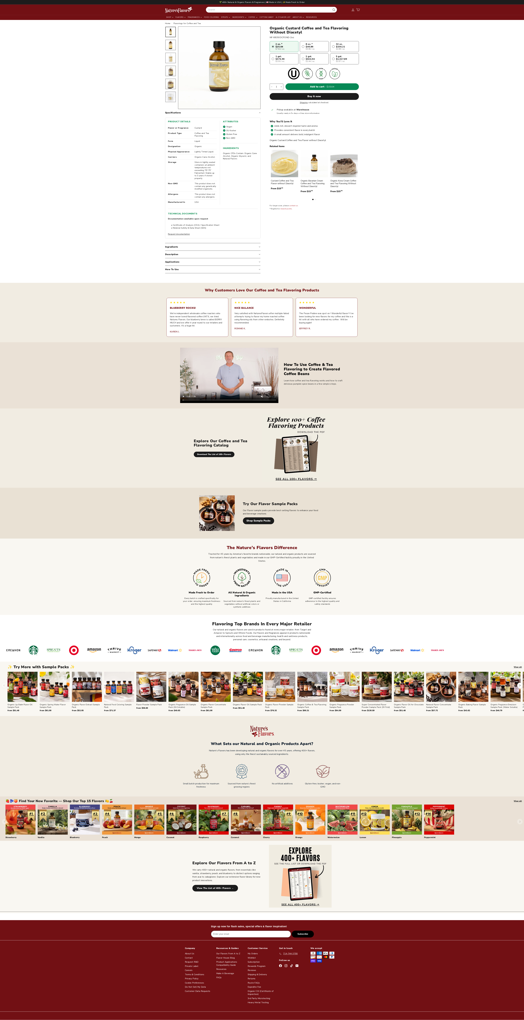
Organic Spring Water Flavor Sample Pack (53, 705)
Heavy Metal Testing (258, 1002)
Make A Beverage (225, 973)
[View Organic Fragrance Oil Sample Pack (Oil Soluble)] (184, 687)
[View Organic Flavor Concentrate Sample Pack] (216, 687)
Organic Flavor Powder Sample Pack (279, 705)
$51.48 (13, 710)
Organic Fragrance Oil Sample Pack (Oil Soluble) (182, 705)
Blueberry (75, 837)
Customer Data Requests (197, 991)
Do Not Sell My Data (195, 987)
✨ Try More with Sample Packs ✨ (41, 667)
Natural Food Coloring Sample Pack (118, 705)
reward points (286, 209)
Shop (169, 17)
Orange (298, 837)
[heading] (178, 10)
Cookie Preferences (194, 982)
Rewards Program (256, 966)
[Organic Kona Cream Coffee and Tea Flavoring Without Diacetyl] (344, 163)
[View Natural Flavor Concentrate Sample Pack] (441, 687)
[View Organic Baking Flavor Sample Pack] (473, 687)
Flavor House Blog (225, 957)
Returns (251, 978)
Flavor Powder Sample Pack (149, 704)
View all (518, 667)
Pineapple (397, 837)
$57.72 (432, 710)
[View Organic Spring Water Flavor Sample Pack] (55, 687)
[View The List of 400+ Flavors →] (300, 876)
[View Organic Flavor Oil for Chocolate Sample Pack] (409, 687)
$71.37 (110, 710)
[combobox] (271, 10)
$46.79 (496, 710)
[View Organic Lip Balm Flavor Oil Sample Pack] (23, 687)
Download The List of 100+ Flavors (214, 454)
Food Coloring (211, 17)
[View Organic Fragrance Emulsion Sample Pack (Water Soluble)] (506, 687)
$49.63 (174, 710)
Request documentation (179, 234)
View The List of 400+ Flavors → (215, 888)
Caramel (235, 837)
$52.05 (78, 710)
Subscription (254, 962)
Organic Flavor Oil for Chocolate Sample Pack (409, 705)
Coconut (170, 837)
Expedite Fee (254, 987)
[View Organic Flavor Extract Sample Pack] (87, 687)
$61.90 (45, 710)
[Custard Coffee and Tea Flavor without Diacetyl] (284, 163)
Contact (189, 957)
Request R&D (191, 962)
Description (171, 254)
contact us (293, 206)
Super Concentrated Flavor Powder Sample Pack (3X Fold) (376, 705)
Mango (137, 837)
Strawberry (11, 837)
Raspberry (204, 837)
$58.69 (142, 708)
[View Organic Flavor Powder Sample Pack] (280, 687)
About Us (297, 17)
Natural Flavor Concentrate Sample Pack (438, 705)
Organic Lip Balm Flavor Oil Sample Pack (20, 705)
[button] (358, 10)
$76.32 (271, 710)
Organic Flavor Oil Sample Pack (247, 704)
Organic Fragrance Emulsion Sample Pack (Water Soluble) (504, 705)
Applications (172, 261)
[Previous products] (4, 685)
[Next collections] (520, 821)
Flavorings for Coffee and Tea (187, 23)
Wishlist (252, 957)
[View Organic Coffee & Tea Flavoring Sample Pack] (312, 687)
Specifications (173, 112)
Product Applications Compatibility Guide (226, 963)
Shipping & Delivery (257, 974)
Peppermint (430, 837)
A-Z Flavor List (283, 17)
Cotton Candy (267, 17)
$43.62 (464, 710)
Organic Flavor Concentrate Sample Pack (213, 705)
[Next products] (520, 685)
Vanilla (41, 837)
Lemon (363, 837)
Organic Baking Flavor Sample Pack (472, 705)
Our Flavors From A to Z (228, 953)
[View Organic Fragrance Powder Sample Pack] (345, 687)
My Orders (253, 953)
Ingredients (238, 17)
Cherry (266, 837)
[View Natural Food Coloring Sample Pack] (119, 687)
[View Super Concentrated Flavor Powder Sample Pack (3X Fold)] (377, 687)
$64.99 (335, 710)
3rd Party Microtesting (259, 998)
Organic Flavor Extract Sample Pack (86, 705)
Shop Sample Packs (258, 520)
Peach (105, 837)
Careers (189, 970)
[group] (266, 692)
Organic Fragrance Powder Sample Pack (342, 705)
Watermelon (333, 837)
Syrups (224, 17)
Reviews (252, 970)
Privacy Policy (192, 978)
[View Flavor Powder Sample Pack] (151, 687)
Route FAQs (254, 982)
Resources (311, 17)
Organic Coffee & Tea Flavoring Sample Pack (311, 705)
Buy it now (314, 96)
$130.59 (368, 710)
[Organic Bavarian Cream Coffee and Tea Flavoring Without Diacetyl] (314, 163)
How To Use (172, 269)
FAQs (219, 977)
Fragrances (194, 17)
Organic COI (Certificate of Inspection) (261, 993)
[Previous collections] (4, 821)
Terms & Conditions (194, 974)
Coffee (252, 17)
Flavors (179, 17)
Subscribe (302, 934)
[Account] (352, 10)
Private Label (191, 966)
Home (168, 23)
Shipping (304, 102)
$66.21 (303, 710)
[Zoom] (219, 68)
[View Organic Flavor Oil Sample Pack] (248, 687)
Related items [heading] (277, 146)
